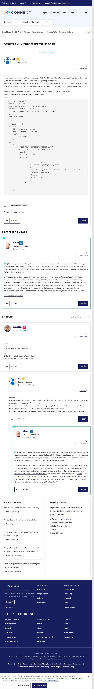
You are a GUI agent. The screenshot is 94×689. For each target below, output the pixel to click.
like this (46, 285)
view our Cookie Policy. (51, 681)
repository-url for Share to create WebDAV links (30, 474)
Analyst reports (42, 594)
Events (66, 624)
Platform (18, 32)
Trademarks (58, 664)
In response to (19, 249)
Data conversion (10, 637)
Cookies (18, 664)
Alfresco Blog (9, 512)
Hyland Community (51, 12)
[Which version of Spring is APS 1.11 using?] (89, 317)
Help (65, 12)
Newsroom (41, 641)
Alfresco (27, 32)
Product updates (69, 607)
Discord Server (56, 533)
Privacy (10, 664)
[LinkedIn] (25, 614)
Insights (40, 598)
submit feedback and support (57, 3)
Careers (39, 624)
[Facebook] (7, 614)
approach (24, 348)
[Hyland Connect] (17, 12)
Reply (83, 220)
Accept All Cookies (40, 685)
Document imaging (11, 641)
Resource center (69, 589)
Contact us (9, 602)
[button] (7, 220)
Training (66, 628)
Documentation (69, 632)
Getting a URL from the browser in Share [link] (59, 32)
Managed (8, 628)
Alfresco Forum (37, 32)
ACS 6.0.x (8, 212)
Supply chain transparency (73, 664)
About (39, 628)
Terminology (68, 594)
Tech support (68, 637)
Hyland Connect (7, 32)
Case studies (41, 589)
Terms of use (27, 664)
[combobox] (36, 22)
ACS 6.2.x (21, 212)
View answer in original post (13, 296)
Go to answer (48, 52)
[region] (46, 681)
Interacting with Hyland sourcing (62, 667)
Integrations (41, 602)
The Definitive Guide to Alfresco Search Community (21, 508)
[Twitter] (13, 614)
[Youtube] (31, 614)
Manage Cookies (23, 685)
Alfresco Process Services (61, 522)
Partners (40, 632)
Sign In (73, 12)
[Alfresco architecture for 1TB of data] (85, 317)
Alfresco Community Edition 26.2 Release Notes (20, 520)
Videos (66, 602)
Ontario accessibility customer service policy (33, 667)
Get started (37, 3)
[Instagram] (19, 614)
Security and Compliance (42, 664)
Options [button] (86, 32)
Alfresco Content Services (19, 206)
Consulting (8, 632)
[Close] (88, 676)
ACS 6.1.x (15, 212)
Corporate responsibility (45, 637)
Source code (55, 529)
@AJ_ (8, 343)
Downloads (67, 598)
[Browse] (86, 12)
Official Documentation (60, 526)
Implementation (10, 624)
